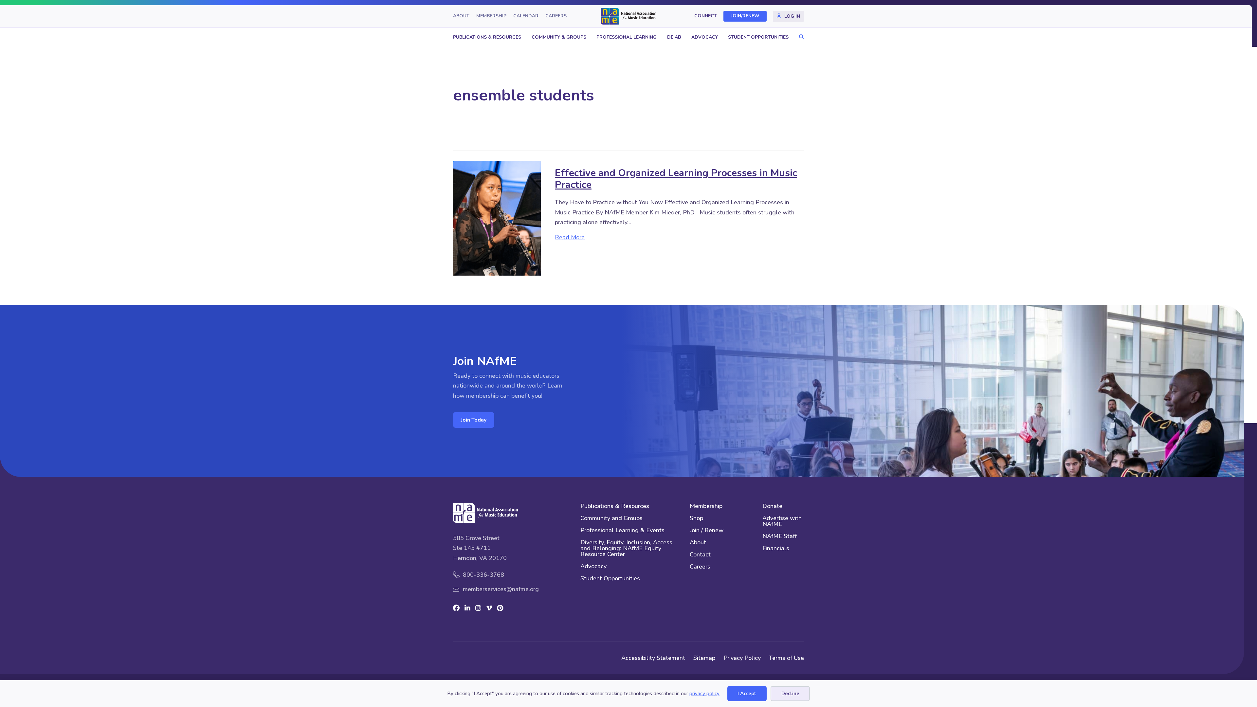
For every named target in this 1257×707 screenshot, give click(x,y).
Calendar (525, 16)
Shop (696, 518)
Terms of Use (786, 658)
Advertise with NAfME (782, 521)
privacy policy (704, 693)
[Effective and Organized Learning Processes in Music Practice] (497, 218)
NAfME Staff (779, 536)
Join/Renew (745, 16)
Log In (792, 16)
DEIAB (674, 37)
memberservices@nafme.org (501, 589)
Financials (775, 548)
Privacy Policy (742, 658)
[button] (800, 37)
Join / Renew (706, 530)
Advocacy (704, 37)
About (461, 16)
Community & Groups (559, 37)
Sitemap (704, 658)
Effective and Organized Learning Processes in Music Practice (676, 178)
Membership (491, 16)
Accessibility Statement (653, 658)
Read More (570, 237)
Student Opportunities (758, 37)
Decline (790, 693)
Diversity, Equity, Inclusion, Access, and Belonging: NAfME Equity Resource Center (627, 548)
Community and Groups (611, 518)
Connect (705, 16)
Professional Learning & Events (622, 530)
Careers (556, 16)
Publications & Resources (487, 37)
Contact (700, 555)
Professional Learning (626, 37)
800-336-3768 (483, 575)
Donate (772, 506)
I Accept (747, 693)
